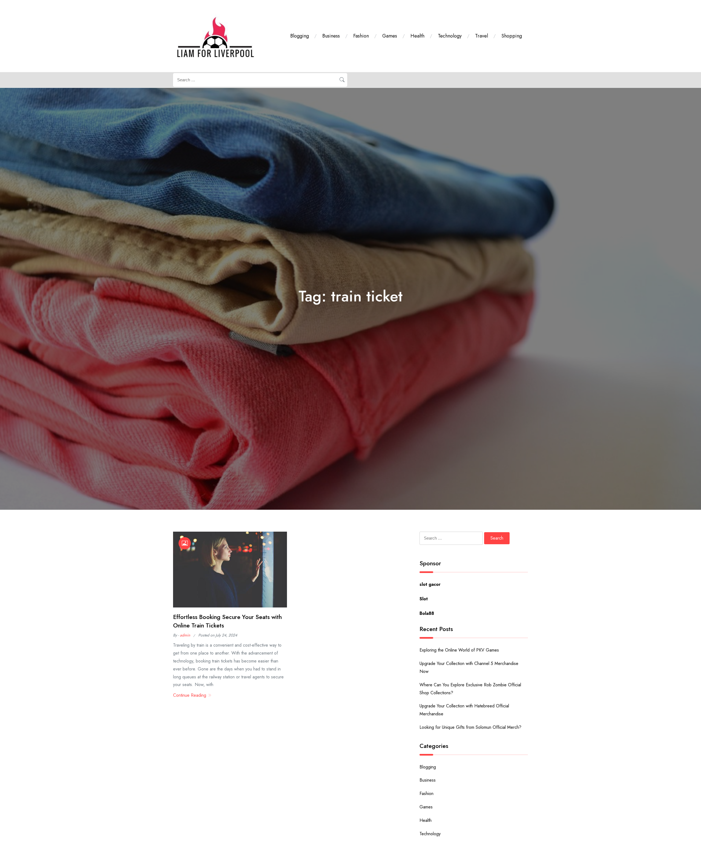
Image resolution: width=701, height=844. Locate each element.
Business (331, 35)
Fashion (361, 35)
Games (389, 35)
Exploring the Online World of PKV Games (459, 650)
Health (417, 35)
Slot (424, 599)
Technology (450, 35)
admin (185, 635)
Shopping (511, 35)
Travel (481, 35)
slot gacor (430, 584)
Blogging (299, 35)
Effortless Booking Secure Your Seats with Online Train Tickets (227, 621)
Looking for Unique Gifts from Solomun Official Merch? (470, 727)
